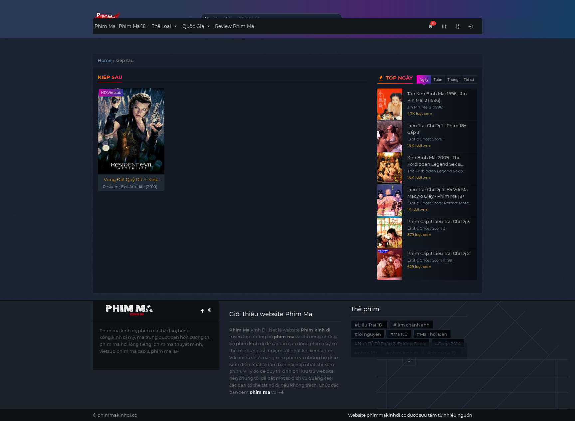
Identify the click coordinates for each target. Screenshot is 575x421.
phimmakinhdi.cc (117, 415)
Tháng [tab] (453, 80)
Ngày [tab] (424, 80)
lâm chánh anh (413, 324)
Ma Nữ (400, 334)
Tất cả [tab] (469, 80)
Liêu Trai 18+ (371, 324)
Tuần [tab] (438, 80)
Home (104, 60)
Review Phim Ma (234, 26)
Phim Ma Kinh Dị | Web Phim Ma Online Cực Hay (141, 17)
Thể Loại (162, 26)
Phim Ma (105, 26)
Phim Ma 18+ (133, 26)
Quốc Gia (193, 26)
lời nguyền (369, 334)
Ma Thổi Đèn (433, 334)
